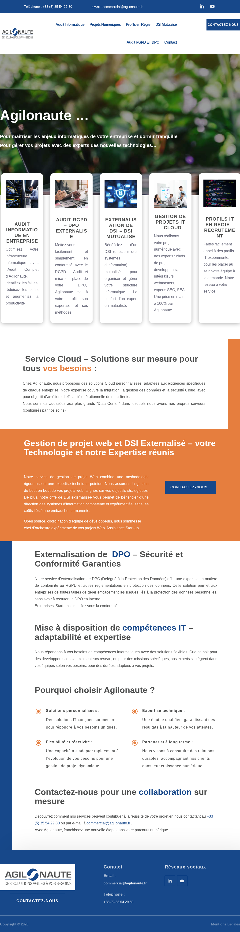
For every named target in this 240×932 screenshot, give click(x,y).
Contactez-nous (189, 487)
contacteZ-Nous (37, 901)
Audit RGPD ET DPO (143, 42)
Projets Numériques (105, 24)
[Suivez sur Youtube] (212, 6)
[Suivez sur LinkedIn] (201, 6)
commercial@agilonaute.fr (122, 7)
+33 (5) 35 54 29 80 (57, 6)
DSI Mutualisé (166, 24)
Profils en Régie (138, 24)
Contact (170, 42)
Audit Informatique (70, 24)
